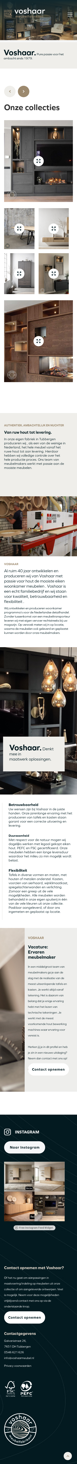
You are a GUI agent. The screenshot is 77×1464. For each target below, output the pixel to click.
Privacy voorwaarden (17, 1365)
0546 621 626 (14, 1352)
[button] (69, 14)
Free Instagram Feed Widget (36, 1227)
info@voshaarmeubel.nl (19, 1358)
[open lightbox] (38, 161)
